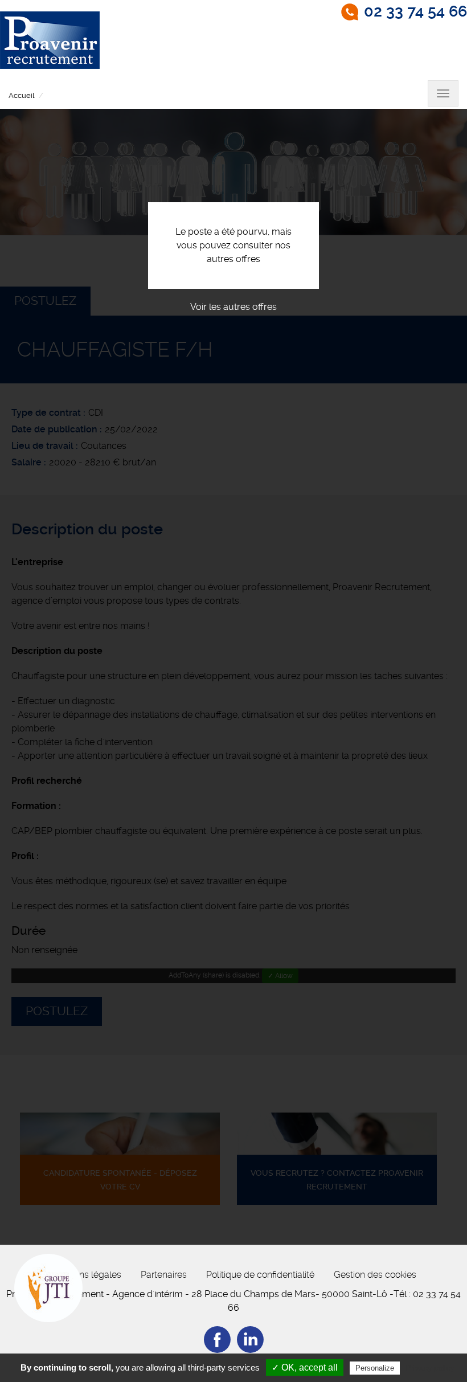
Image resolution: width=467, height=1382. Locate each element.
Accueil (21, 95)
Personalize (374, 1368)
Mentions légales (86, 1274)
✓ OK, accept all (305, 1367)
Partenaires (164, 1274)
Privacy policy (429, 1367)
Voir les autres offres (233, 306)
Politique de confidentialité (260, 1274)
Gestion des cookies (375, 1274)
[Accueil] (50, 40)
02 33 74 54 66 (415, 11)
